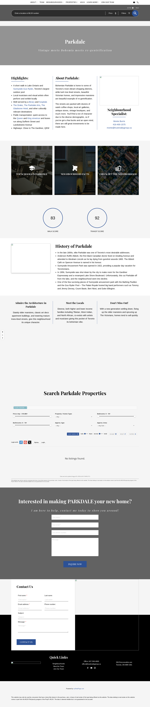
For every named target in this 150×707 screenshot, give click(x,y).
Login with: (14, 442)
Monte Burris (119, 121)
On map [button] (112, 434)
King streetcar (33, 118)
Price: (20, 414)
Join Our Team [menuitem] (107, 2)
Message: (21, 622)
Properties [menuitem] (71, 2)
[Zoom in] (2, 331)
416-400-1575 (119, 124)
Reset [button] (122, 434)
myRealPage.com (78, 688)
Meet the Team (58, 666)
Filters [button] (131, 434)
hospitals (43, 102)
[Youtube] (91, 668)
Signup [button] (36, 442)
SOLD (137, 7)
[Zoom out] (2, 335)
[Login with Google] (25, 443)
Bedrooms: (103, 414)
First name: (22, 595)
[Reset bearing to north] (2, 338)
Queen (20, 118)
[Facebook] (87, 668)
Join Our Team (58, 669)
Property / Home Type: (63, 414)
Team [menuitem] (42, 2)
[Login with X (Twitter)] (29, 443)
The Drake (18, 105)
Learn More (92, 2)
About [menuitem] (33, 2)
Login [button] (43, 442)
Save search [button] (72, 434)
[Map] (75, 354)
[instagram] (94, 668)
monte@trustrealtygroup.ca (119, 128)
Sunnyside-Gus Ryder (23, 89)
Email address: (23, 604)
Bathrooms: (20, 423)
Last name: (48, 595)
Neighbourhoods (54, 2)
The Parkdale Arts (32, 105)
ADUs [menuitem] (82, 2)
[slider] (14, 416)
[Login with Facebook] (21, 443)
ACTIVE (129, 7)
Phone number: (50, 604)
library (31, 102)
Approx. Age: (60, 423)
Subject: (21, 613)
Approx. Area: (102, 423)
